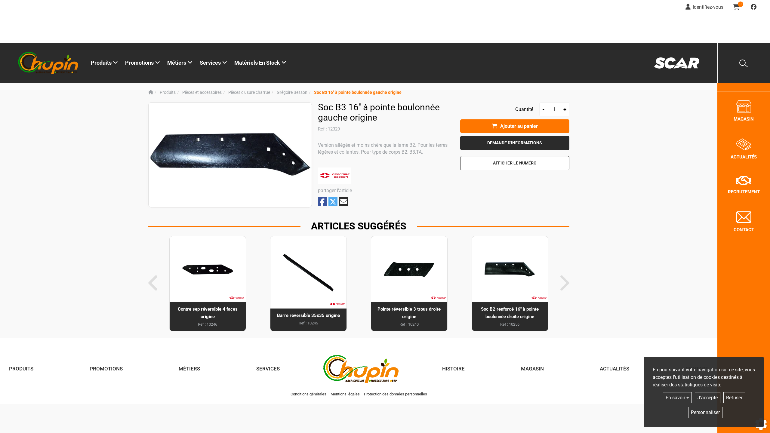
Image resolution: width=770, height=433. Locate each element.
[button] (358, 92)
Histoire (453, 369)
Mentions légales (345, 394)
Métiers (189, 369)
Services (268, 369)
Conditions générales (308, 394)
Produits (101, 63)
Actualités (614, 369)
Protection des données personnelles (395, 394)
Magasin (532, 369)
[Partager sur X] (332, 201)
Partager (322, 202)
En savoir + (677, 398)
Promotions (139, 63)
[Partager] (343, 201)
